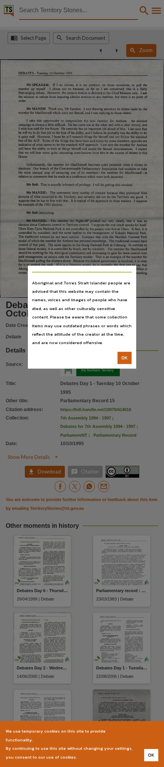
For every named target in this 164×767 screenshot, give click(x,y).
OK (124, 357)
